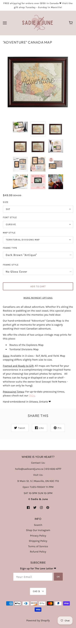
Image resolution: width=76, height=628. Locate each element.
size (5, 202)
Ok (58, 576)
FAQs (32, 395)
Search (38, 524)
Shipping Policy (38, 540)
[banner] (38, 22)
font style (10, 217)
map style (9, 232)
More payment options (38, 297)
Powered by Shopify (38, 620)
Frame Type (10, 248)
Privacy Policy (38, 535)
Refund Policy (38, 551)
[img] (28, 507)
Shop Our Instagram (38, 530)
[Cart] (71, 23)
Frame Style (11, 264)
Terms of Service (38, 546)
